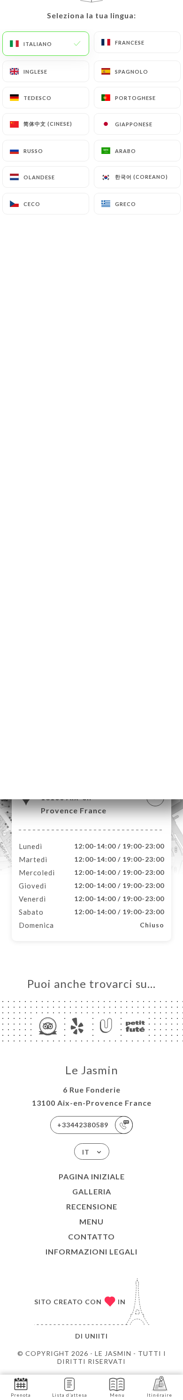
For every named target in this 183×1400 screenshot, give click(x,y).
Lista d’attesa (69, 1395)
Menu (91, 1221)
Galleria (91, 1191)
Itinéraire (159, 1395)
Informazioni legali (91, 1251)
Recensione (91, 1206)
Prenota (21, 1395)
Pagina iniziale (92, 1176)
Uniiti (96, 1336)
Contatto (91, 1236)
